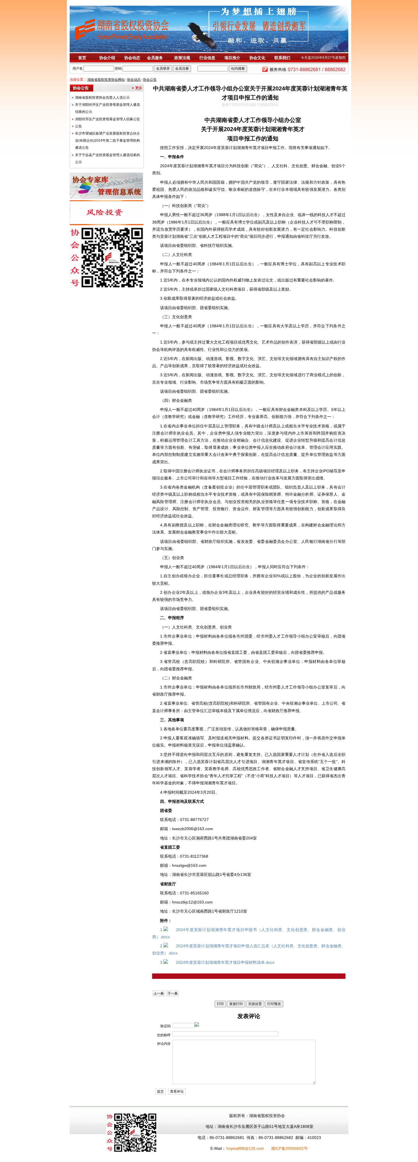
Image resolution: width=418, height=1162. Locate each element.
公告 (78, 126)
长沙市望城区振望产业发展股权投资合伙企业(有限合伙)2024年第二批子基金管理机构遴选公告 (107, 140)
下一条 (172, 993)
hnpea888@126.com (245, 1148)
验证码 (165, 1026)
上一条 (159, 993)
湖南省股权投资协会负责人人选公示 (102, 98)
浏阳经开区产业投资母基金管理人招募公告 (107, 119)
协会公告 (150, 80)
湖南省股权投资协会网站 (106, 80)
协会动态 (134, 80)
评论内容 (164, 1044)
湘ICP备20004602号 (289, 1148)
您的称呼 (164, 1035)
